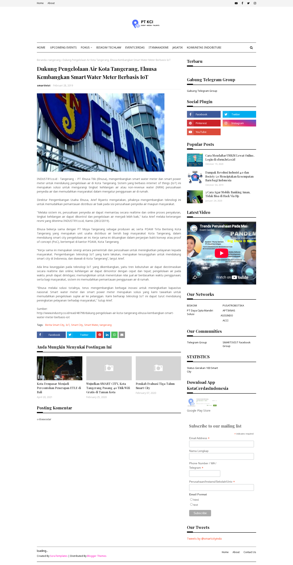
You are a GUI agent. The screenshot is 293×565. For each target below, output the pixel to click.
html (196, 499)
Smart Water (91, 325)
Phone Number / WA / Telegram (202, 466)
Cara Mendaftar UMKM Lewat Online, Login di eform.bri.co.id (229, 157)
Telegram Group (197, 342)
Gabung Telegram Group (202, 91)
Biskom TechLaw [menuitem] (108, 47)
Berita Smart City (54, 325)
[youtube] (236, 3)
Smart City (77, 325)
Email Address (199, 438)
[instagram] (254, 3)
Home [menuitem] (41, 47)
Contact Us (250, 552)
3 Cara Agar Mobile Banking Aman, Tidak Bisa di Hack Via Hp (227, 194)
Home (40, 3)
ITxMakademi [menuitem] (158, 47)
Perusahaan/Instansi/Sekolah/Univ (212, 482)
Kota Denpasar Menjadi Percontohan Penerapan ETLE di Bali (59, 388)
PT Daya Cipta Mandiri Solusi (200, 312)
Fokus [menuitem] (85, 47)
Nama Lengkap (198, 450)
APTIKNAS (229, 310)
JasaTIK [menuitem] (177, 47)
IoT (68, 325)
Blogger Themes (96, 556)
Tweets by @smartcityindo (204, 538)
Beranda (42, 60)
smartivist (43, 85)
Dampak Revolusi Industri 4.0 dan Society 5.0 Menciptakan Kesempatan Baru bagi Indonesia (229, 176)
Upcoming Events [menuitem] (63, 47)
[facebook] (242, 3)
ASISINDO (227, 315)
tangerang (55, 60)
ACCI (225, 320)
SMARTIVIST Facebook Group (237, 344)
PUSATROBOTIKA (233, 305)
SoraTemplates (59, 556)
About (51, 3)
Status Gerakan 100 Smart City (202, 369)
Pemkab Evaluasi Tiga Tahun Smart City (155, 386)
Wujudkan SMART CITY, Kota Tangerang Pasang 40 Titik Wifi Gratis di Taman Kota (108, 388)
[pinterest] (203, 123)
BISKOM (192, 305)
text (195, 504)
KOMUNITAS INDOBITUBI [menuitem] (204, 47)
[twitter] (248, 3)
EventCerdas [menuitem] (135, 47)
